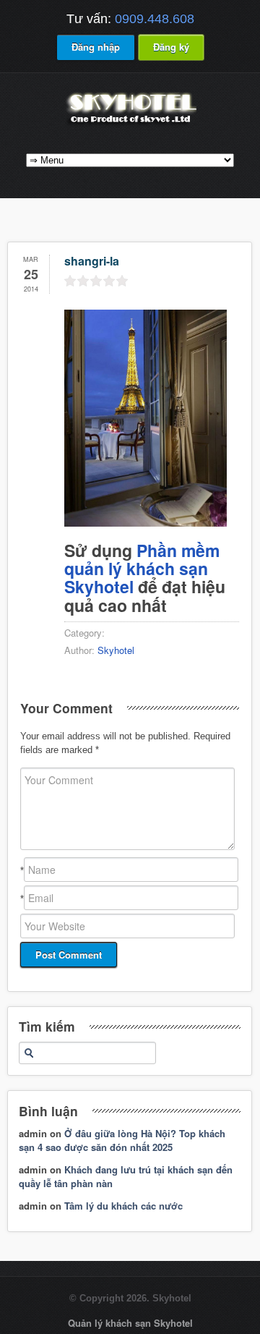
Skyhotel (116, 650)
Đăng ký (171, 47)
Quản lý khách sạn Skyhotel (130, 1323)
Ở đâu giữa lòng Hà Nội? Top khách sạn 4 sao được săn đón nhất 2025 (122, 1140)
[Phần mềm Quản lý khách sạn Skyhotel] (130, 125)
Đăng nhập (96, 47)
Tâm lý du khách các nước (123, 1205)
